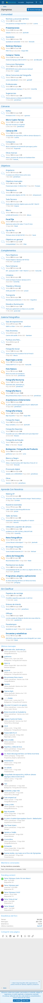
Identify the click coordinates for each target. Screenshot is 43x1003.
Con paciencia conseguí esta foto (16, 23)
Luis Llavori (16, 261)
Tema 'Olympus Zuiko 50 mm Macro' (17, 878)
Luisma (35, 23)
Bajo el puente (10, 416)
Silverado (31, 42)
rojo (5, 784)
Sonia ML (29, 629)
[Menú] (2, 2)
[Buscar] (41, 2)
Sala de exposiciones (14, 321)
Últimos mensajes (8, 646)
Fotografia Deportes (14, 429)
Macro (8, 210)
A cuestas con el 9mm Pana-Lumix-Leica (18, 175)
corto (24, 454)
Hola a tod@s (9, 740)
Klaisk (16, 226)
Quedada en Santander (13, 42)
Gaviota (8, 483)
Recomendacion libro (12, 561)
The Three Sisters (10, 825)
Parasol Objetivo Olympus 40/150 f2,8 (17, 260)
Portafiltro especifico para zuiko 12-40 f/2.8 (19, 598)
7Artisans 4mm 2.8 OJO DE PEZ (15, 235)
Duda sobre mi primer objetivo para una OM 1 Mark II (22, 204)
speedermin (18, 620)
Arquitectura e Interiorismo (18, 400)
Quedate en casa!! (11, 629)
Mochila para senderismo (14, 300)
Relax (7, 445)
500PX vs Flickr (10, 326)
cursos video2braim (12, 80)
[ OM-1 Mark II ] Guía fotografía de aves (18, 509)
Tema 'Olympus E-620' (12, 892)
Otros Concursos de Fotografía (18, 75)
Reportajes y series (14, 360)
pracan (26, 291)
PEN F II (8, 51)
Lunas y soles (9, 804)
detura (29, 215)
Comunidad (6, 14)
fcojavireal (17, 148)
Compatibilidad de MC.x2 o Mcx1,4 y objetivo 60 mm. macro (24, 570)
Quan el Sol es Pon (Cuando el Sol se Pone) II (19, 353)
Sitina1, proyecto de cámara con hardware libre (20, 157)
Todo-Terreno (11, 199)
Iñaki (25, 244)
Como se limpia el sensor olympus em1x (18, 280)
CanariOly (34, 89)
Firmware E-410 (10, 115)
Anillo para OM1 (11, 291)
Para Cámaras (12, 266)
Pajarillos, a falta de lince (13, 747)
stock (6, 726)
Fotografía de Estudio (14, 440)
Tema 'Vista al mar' (11, 899)
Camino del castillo (11, 335)
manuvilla (38, 271)
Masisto (16, 436)
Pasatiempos (11, 624)
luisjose (16, 206)
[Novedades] (36, 2)
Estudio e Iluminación (15, 304)
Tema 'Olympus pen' (11, 885)
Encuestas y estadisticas (16, 633)
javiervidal (17, 311)
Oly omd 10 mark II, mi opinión (15, 125)
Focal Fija (10, 219)
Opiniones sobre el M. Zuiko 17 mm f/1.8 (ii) (19, 224)
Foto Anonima (12, 330)
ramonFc (16, 522)
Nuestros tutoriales (14, 505)
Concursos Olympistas (15, 64)
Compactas (10, 142)
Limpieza (9, 275)
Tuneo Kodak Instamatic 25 (14, 551)
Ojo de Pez (10, 230)
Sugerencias (11, 93)
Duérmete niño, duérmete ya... (15, 385)
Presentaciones (12, 28)
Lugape (16, 71)
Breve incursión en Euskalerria (15, 374)
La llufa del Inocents (12, 215)
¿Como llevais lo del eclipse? (14, 542)
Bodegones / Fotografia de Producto (22, 449)
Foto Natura (11, 369)
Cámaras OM (11, 131)
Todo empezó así (10, 797)
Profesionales (11, 84)
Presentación (8, 761)
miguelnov (33, 300)
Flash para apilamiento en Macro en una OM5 (20, 309)
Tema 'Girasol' (9, 906)
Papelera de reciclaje (14, 593)
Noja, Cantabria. (11, 425)
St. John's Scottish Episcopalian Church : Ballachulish (22, 405)
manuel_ (16, 159)
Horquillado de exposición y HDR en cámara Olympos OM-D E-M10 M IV (20, 775)
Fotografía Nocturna (15, 380)
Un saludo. (8, 768)
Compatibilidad (10, 244)
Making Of (10, 494)
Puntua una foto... (13, 340)
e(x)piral (7, 670)
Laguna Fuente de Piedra (13, 719)
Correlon (17, 500)
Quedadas (10, 37)
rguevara (27, 115)
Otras (8, 478)
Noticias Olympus (13, 46)
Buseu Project (10, 609)
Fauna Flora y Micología (11, 723)
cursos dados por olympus (14, 89)
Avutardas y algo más (12, 791)
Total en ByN (8, 691)
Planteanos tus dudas (15, 565)
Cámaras (5, 106)
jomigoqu (17, 582)
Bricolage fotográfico (14, 547)
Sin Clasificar (7, 588)
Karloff (39, 926)
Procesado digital (13, 469)
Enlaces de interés (13, 604)
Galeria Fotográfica (10, 317)
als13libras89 (38, 60)
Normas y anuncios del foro (17, 19)
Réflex (8, 111)
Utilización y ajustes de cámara (18, 527)
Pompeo (37, 186)
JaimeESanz (17, 100)
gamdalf (29, 80)
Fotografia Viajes (13, 420)
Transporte (10, 295)
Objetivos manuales (14, 181)
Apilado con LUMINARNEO (14, 474)
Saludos (8, 33)
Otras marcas (11, 153)
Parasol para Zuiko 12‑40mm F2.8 (16, 186)
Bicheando (8, 846)
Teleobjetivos (11, 190)
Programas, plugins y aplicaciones (21, 576)
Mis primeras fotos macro (14, 396)
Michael (33, 551)
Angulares (10, 170)
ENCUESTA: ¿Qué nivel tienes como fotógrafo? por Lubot (23, 638)
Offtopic (9, 613)
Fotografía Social (13, 349)
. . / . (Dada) (8, 698)
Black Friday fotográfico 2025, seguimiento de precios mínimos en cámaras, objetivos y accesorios (25, 983)
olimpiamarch (37, 195)
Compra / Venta (13, 55)
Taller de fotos (11, 516)
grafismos (9, 454)
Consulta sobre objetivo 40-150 (15, 195)
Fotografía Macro (13, 391)
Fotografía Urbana (14, 411)
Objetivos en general (14, 239)
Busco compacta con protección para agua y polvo (21, 146)
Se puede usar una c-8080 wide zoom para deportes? (22, 434)
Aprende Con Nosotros (12, 489)
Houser (20, 445)
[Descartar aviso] (39, 982)
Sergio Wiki (24, 51)
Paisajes (6, 716)
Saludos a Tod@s (10, 832)
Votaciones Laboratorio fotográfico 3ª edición (20, 520)
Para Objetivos (12, 255)
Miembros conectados (10, 863)
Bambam (29, 335)
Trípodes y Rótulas (13, 286)
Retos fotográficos (14, 537)
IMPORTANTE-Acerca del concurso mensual (19, 69)
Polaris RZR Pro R (11, 365)
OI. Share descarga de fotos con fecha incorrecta (21, 581)
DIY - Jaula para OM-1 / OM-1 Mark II (17, 271)
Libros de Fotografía (15, 556)
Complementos (8, 250)
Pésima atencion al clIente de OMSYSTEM (18, 98)
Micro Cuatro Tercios (15, 120)
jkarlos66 (25, 33)
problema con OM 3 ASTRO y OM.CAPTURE (19, 531)
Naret (34, 235)
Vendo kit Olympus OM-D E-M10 (16, 60)
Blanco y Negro (12, 458)
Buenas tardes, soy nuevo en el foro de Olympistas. (22, 853)
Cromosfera (8, 839)
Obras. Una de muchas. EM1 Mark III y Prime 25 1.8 (21, 463)
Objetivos (5, 165)
